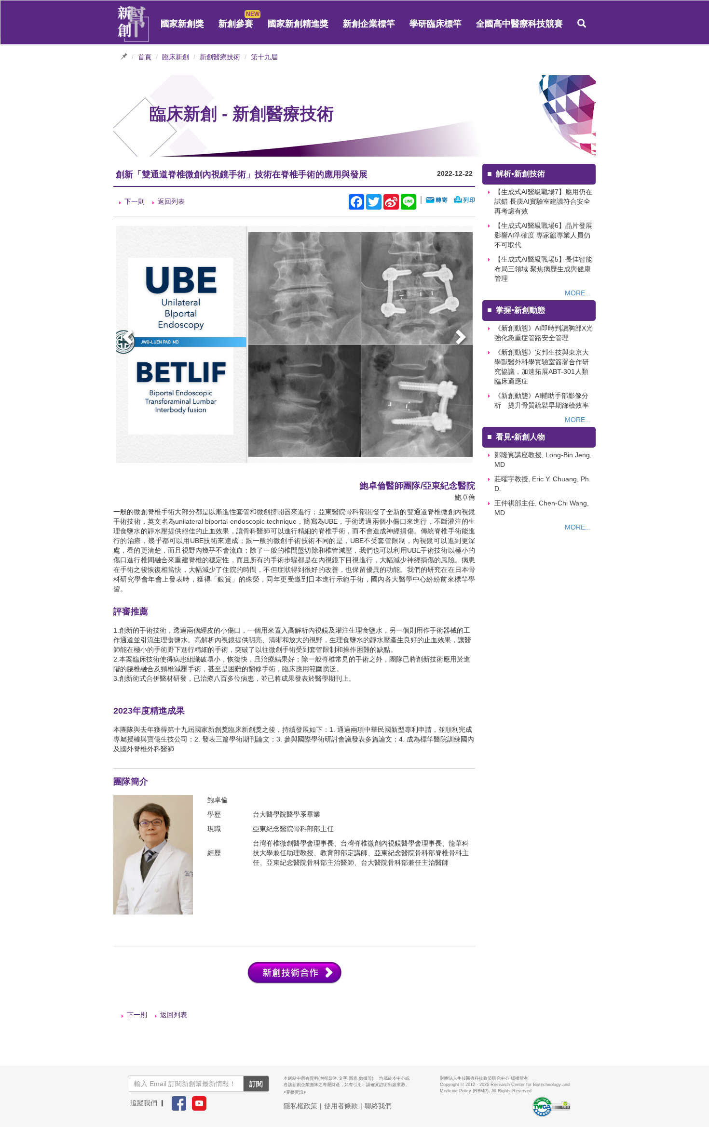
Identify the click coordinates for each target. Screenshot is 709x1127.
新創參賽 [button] (235, 23)
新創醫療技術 (220, 57)
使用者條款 (341, 1106)
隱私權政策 (300, 1106)
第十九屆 (264, 57)
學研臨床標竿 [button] (435, 23)
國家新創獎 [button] (182, 23)
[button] (581, 23)
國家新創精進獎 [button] (298, 23)
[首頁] (133, 24)
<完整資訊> (295, 1092)
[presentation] (129, 338)
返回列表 (171, 201)
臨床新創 (175, 57)
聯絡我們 (378, 1106)
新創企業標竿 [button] (369, 23)
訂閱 (256, 1083)
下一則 (134, 201)
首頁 (144, 57)
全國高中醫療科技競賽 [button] (519, 23)
